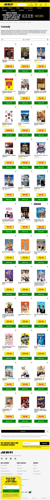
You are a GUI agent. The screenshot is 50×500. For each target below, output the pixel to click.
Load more (22, 433)
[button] (24, 17)
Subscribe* (11, 491)
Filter (2, 41)
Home (2, 24)
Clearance (39, 8)
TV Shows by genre (22, 24)
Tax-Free (30, 10)
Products (10, 8)
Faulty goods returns (5, 473)
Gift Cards (4, 10)
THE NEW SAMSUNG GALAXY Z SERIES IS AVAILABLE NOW (24, 1)
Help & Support (4, 467)
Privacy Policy (7, 494)
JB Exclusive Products (21, 473)
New (3, 8)
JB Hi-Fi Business (36, 476)
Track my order (4, 470)
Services (13, 10)
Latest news (19, 470)
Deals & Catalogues (28, 8)
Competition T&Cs (16, 493)
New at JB (19, 467)
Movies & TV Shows (8, 24)
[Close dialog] (19, 478)
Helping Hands (35, 473)
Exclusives (21, 10)
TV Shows (15, 24)
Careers (34, 470)
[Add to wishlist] (15, 46)
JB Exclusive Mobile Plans (22, 481)
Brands (18, 8)
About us (34, 467)
